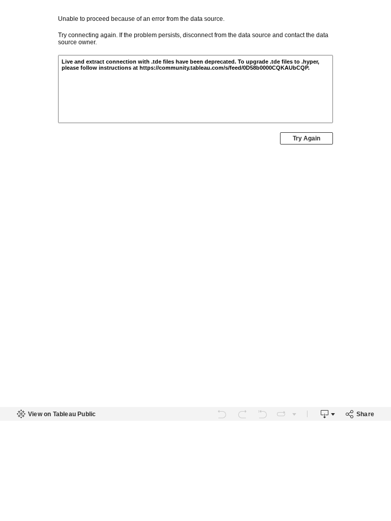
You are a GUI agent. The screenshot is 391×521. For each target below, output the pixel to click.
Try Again (306, 138)
